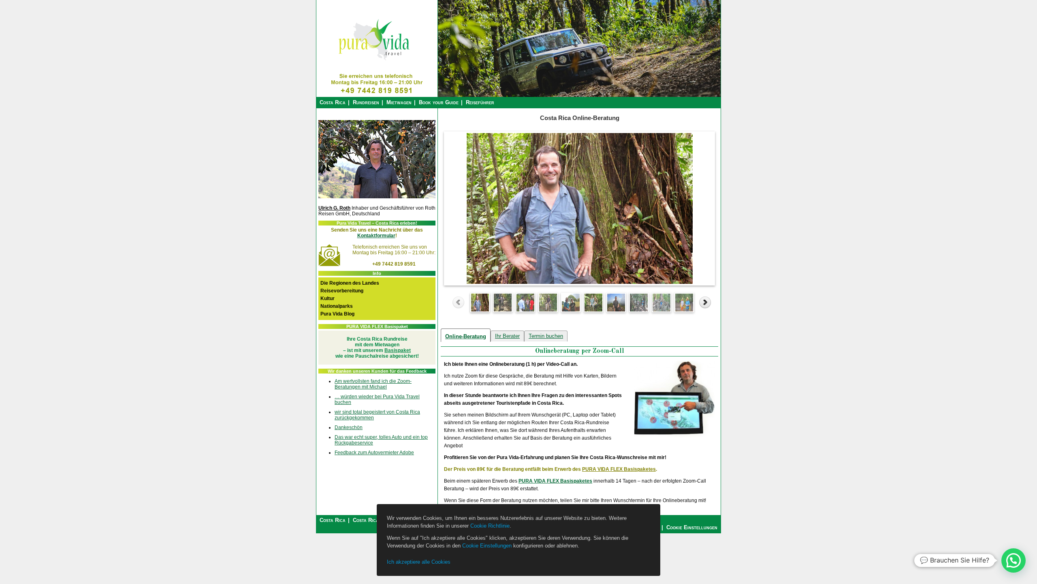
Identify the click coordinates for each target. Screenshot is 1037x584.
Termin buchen (546, 336)
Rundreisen (366, 102)
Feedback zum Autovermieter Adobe (374, 452)
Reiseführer (480, 102)
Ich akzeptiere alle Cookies (418, 562)
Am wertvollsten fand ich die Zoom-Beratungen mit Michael (373, 384)
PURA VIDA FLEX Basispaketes (619, 469)
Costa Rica (333, 102)
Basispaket (397, 350)
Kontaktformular (376, 235)
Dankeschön (349, 427)
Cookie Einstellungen (487, 546)
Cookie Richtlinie (490, 526)
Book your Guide (439, 102)
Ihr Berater (507, 336)
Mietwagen (399, 102)
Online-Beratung (465, 336)
